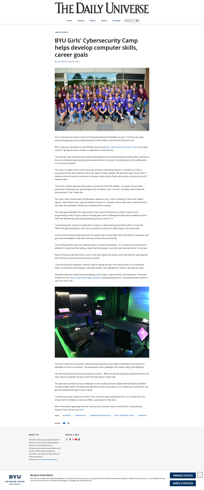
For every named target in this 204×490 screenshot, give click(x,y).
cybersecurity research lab (100, 415)
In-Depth (116, 20)
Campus (81, 20)
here (82, 409)
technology (142, 415)
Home (69, 20)
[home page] (102, 10)
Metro (93, 20)
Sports (104, 20)
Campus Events (61, 32)
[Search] (137, 21)
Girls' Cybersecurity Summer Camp (121, 147)
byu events (67, 415)
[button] (200, 475)
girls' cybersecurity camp (124, 415)
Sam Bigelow (62, 61)
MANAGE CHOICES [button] (183, 475)
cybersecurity (80, 415)
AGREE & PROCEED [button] (183, 483)
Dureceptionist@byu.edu (47, 459)
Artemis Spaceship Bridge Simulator (85, 277)
